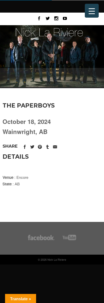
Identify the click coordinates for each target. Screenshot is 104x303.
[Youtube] (65, 18)
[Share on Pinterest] (40, 146)
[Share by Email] (55, 146)
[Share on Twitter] (32, 146)
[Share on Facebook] (25, 146)
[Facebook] (39, 18)
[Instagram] (56, 18)
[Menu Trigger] (92, 11)
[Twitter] (47, 18)
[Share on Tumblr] (47, 146)
